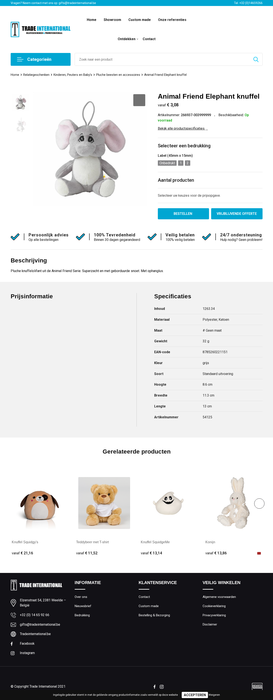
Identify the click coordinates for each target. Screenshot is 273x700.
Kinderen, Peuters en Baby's (73, 75)
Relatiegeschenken (36, 75)
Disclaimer (210, 624)
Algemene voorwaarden (219, 597)
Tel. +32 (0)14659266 (248, 3)
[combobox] (162, 59)
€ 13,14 (151, 553)
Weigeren (214, 694)
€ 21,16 (22, 553)
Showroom (112, 20)
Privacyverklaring (214, 615)
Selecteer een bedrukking (184, 145)
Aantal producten (176, 180)
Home (91, 20)
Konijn (210, 542)
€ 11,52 (86, 553)
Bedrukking (82, 615)
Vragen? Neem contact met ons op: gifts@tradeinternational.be (53, 3)
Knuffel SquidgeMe (155, 542)
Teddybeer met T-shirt (92, 542)
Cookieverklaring (214, 606)
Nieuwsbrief (83, 606)
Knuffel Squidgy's (25, 542)
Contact (149, 39)
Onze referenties (172, 20)
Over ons (81, 597)
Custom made (139, 20)
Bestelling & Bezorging (154, 615)
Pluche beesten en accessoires (118, 75)
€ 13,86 (216, 553)
